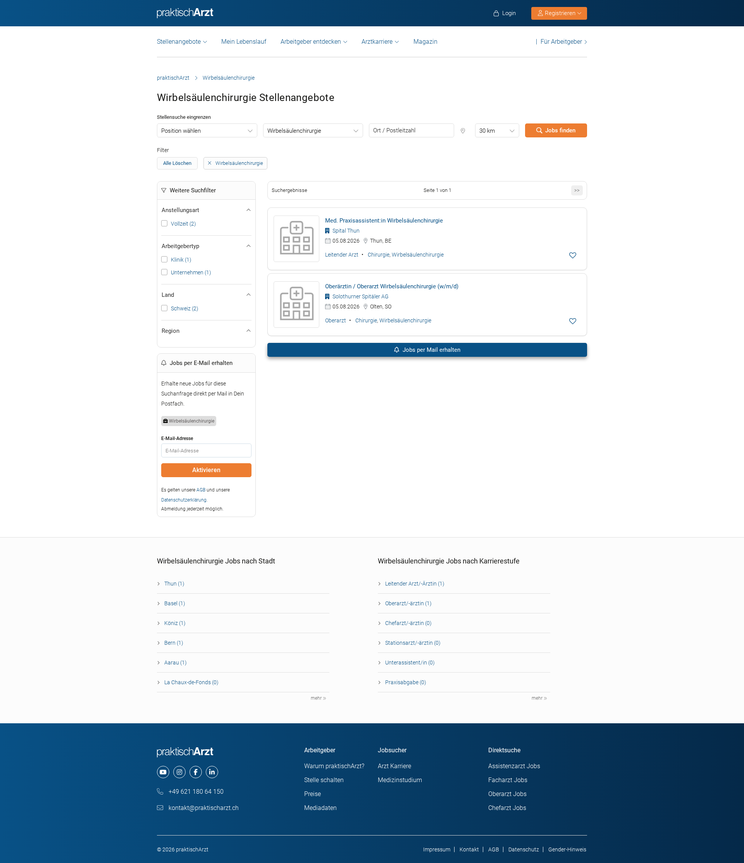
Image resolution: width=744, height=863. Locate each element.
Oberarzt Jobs (507, 794)
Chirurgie (378, 255)
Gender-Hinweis (567, 849)
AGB (200, 490)
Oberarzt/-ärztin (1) (408, 603)
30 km (487, 130)
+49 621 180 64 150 (195, 791)
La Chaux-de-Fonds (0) (191, 682)
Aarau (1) (175, 662)
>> (577, 190)
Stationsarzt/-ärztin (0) (413, 643)
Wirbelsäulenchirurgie (294, 130)
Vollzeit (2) (183, 224)
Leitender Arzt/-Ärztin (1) (414, 583)
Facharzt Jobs (507, 780)
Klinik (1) (181, 260)
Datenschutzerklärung (184, 500)
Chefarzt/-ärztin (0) (408, 623)
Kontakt (469, 849)
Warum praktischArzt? (334, 766)
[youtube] (163, 772)
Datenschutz (523, 849)
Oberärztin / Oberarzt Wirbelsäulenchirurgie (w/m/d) (391, 286)
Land (168, 294)
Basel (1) (174, 603)
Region (170, 330)
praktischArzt (173, 78)
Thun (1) (174, 583)
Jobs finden (560, 130)
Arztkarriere (377, 41)
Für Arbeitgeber (561, 41)
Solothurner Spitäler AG (360, 296)
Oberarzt (335, 320)
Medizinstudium (400, 780)
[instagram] (179, 772)
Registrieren (560, 13)
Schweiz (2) (184, 308)
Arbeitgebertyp (180, 246)
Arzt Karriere (394, 766)
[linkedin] (212, 772)
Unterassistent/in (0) (410, 662)
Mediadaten (320, 808)
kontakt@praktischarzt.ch (203, 808)
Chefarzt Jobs (507, 808)
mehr (317, 698)
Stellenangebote (179, 41)
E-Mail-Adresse (177, 438)
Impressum (436, 849)
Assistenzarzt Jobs (514, 766)
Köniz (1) (175, 623)
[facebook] (195, 772)
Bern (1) (173, 643)
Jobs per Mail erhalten (430, 349)
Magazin (425, 41)
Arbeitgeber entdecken (311, 41)
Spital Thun (345, 231)
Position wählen (181, 130)
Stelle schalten (324, 780)
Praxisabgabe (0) (405, 682)
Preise (312, 794)
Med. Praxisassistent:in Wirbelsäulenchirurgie (384, 220)
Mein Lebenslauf (243, 41)
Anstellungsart (180, 210)
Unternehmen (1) (191, 272)
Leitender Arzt (341, 255)
